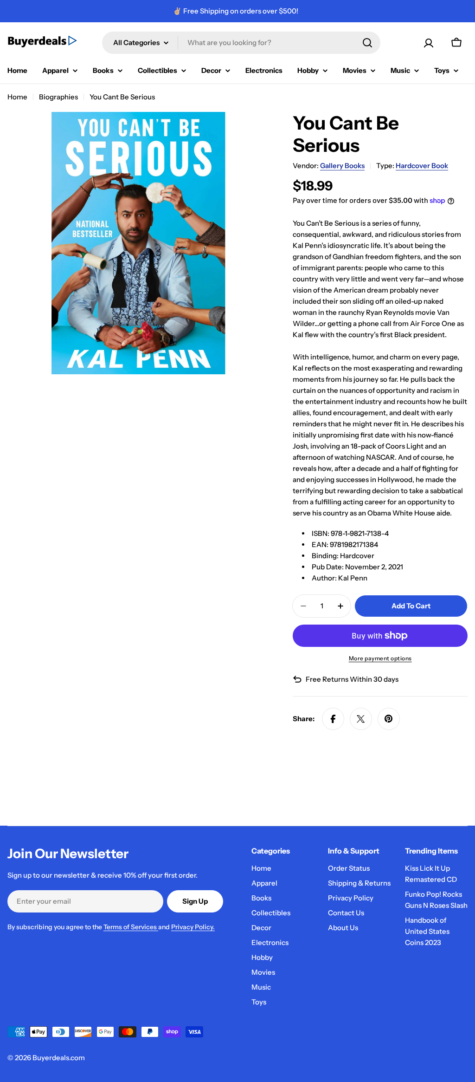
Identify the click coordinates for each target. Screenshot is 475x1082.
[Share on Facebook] (333, 719)
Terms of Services (130, 927)
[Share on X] (361, 719)
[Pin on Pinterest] (389, 719)
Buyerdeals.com (58, 1057)
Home (17, 96)
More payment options (380, 658)
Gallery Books (342, 165)
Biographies (58, 96)
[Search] (367, 42)
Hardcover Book (422, 165)
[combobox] (241, 43)
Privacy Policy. (193, 927)
